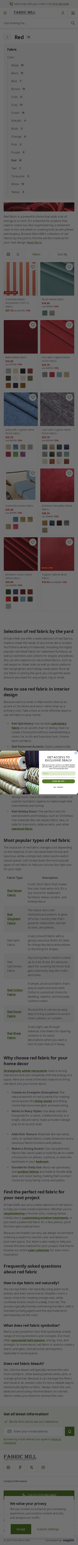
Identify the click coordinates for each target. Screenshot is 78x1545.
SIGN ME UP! (58, 781)
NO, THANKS (58, 787)
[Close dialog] (76, 753)
